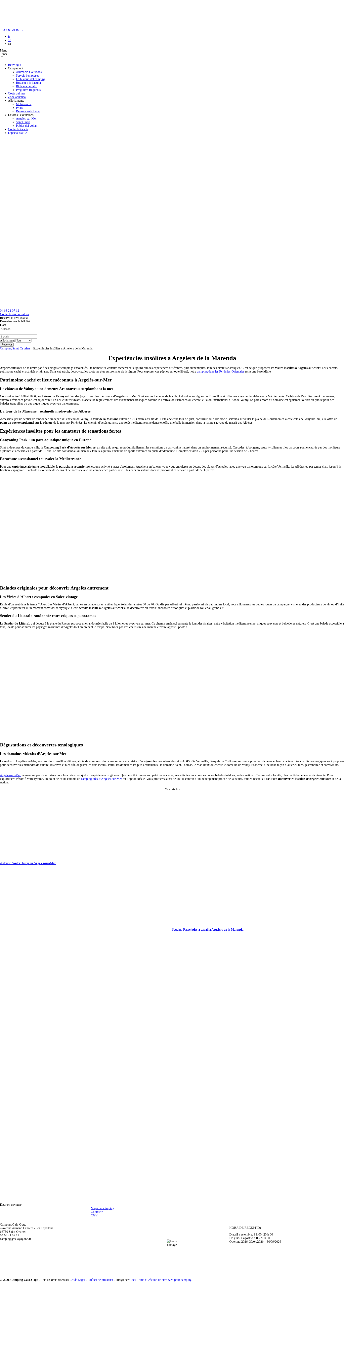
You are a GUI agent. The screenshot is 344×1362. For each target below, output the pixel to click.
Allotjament (7, 340)
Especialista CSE (18, 132)
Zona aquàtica (17, 97)
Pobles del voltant (27, 125)
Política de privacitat (101, 1279)
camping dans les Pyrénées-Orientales (220, 371)
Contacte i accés (18, 129)
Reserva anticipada (28, 111)
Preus (19, 107)
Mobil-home (23, 104)
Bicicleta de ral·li (26, 86)
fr (9, 36)
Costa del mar (16, 93)
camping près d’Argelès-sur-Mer (101, 778)
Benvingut (14, 64)
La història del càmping (30, 79)
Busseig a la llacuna (28, 82)
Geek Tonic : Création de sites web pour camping (160, 1279)
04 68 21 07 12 (9, 310)
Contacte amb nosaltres (14, 314)
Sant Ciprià (23, 122)
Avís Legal (78, 1279)
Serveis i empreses (27, 75)
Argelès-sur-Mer (26, 118)
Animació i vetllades (29, 72)
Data (3, 325)
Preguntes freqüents (28, 89)
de (9, 40)
